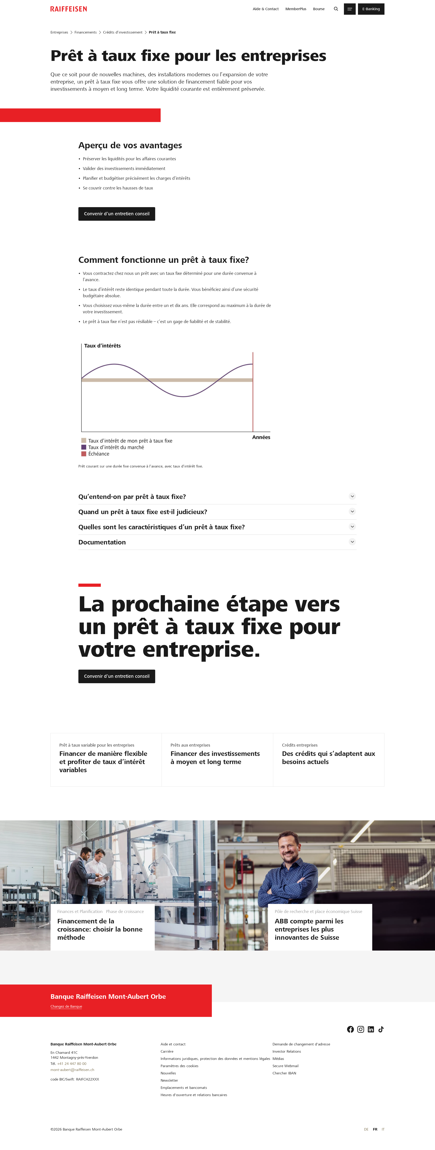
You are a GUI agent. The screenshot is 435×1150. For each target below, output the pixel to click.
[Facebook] (350, 1029)
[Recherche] (336, 9)
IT (383, 1129)
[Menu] (350, 9)
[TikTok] (381, 1029)
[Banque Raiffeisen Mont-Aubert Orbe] (69, 9)
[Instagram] (360, 1029)
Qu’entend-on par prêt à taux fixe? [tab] (132, 497)
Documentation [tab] (102, 542)
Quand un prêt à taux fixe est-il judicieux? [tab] (142, 512)
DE (366, 1129)
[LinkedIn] (370, 1029)
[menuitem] (265, 9)
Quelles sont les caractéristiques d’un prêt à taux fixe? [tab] (161, 527)
